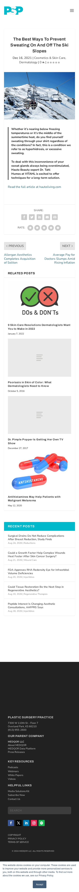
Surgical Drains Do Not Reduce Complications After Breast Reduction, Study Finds (36, 537)
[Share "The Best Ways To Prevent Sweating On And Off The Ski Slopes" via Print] (55, 217)
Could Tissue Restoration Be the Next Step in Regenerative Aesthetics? (36, 588)
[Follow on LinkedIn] (26, 823)
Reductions (29, 543)
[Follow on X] (19, 823)
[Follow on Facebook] (11, 823)
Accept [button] (39, 884)
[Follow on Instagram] (34, 823)
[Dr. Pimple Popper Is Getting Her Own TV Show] (39, 415)
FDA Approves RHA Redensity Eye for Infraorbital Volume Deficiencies (38, 571)
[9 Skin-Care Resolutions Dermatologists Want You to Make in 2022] (39, 300)
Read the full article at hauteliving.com (34, 187)
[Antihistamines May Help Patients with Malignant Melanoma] (39, 472)
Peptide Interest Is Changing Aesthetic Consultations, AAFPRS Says (31, 605)
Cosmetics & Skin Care (49, 58)
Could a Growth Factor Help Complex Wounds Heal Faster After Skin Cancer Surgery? (36, 554)
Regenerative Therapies (36, 594)
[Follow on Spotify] (42, 823)
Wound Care (30, 560)
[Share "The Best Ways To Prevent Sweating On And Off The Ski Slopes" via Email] (47, 217)
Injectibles (29, 577)
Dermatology (28, 62)
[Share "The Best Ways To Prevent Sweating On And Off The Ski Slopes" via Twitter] (32, 217)
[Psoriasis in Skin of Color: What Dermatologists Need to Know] (39, 358)
